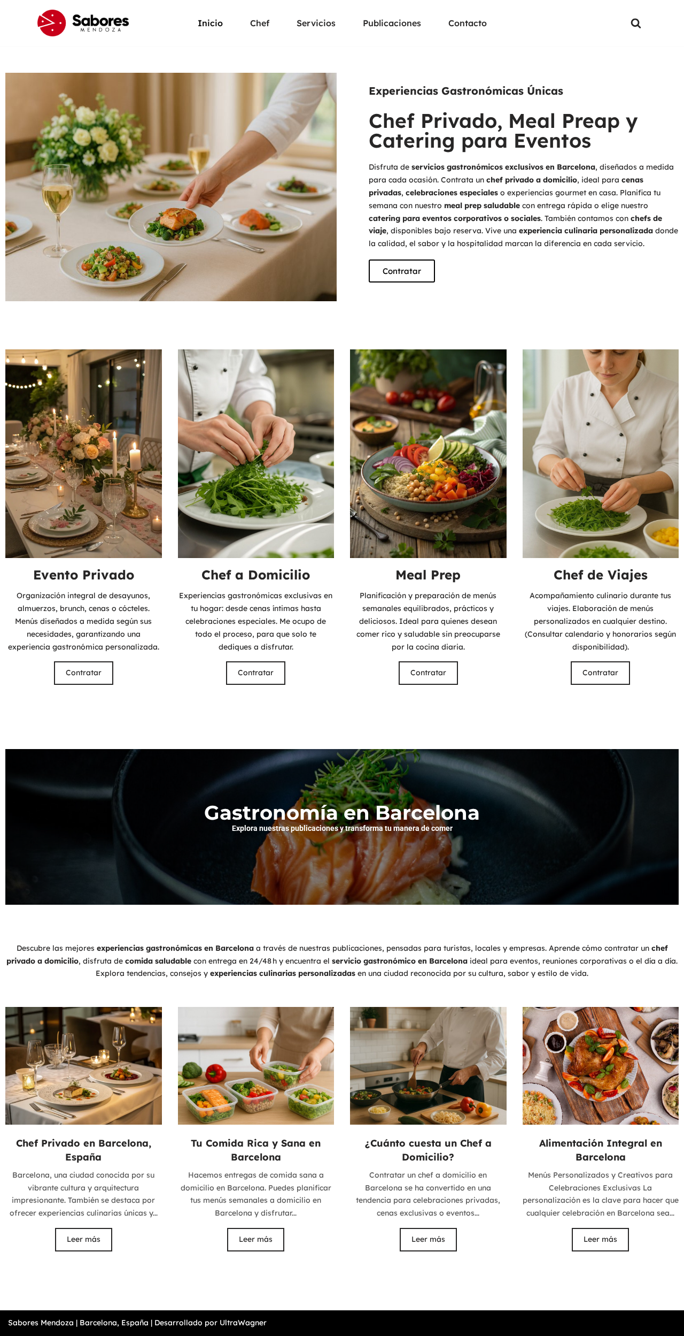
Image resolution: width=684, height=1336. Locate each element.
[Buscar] (636, 23)
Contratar (84, 672)
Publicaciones (392, 23)
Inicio (210, 23)
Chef (259, 23)
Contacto (467, 23)
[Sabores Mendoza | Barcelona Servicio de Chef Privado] (83, 23)
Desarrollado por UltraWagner (210, 1322)
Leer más (83, 1239)
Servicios (316, 23)
